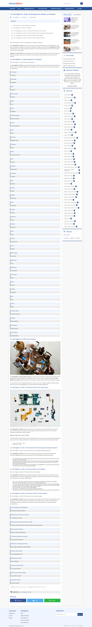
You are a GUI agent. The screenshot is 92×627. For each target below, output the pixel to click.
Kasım (72, 238)
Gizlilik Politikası (67, 625)
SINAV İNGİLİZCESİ (69, 8)
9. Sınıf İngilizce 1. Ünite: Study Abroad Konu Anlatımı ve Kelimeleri (75, 41)
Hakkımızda (12, 613)
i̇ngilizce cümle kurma (69, 199)
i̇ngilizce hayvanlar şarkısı (69, 148)
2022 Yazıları (66, 234)
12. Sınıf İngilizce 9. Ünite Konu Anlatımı (21, 27)
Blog (22, 613)
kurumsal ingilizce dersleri (69, 102)
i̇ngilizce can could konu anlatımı (71, 191)
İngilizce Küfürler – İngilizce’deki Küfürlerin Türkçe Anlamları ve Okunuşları (75, 20)
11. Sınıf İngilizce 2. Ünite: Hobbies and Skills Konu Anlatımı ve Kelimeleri (76, 48)
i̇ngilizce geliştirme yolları (69, 213)
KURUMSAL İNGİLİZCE (56, 8)
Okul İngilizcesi (16, 17)
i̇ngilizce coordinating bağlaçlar (70, 194)
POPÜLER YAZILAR (67, 14)
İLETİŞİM (80, 8)
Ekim (78, 238)
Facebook (19, 600)
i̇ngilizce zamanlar (68, 105)
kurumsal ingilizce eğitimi (69, 97)
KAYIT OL (80, 614)
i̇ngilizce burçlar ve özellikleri (70, 186)
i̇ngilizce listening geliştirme (70, 132)
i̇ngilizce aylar (67, 110)
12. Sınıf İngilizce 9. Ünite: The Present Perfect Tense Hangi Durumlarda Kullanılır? (33, 33)
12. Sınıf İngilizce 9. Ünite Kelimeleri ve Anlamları (24, 25)
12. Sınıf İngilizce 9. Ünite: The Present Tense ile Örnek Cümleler (29, 37)
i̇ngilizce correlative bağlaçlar (70, 197)
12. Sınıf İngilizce (32, 17)
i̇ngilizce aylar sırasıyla (69, 178)
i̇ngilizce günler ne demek (69, 221)
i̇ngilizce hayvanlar (68, 145)
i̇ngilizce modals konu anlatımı (70, 226)
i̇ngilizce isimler (67, 151)
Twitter (36, 600)
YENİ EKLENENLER (77, 14)
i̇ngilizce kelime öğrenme (69, 116)
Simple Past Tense (69, 61)
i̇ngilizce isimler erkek (69, 153)
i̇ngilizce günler (67, 218)
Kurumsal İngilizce (25, 620)
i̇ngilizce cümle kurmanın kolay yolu (71, 207)
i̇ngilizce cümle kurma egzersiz (70, 205)
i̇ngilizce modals (68, 100)
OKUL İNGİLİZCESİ (42, 8)
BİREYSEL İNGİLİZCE (29, 8)
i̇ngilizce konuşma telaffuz (69, 124)
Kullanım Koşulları (79, 625)
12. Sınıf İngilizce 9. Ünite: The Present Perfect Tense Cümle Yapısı (30, 30)
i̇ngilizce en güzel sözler (69, 210)
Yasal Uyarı (73, 625)
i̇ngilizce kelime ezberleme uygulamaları (72, 170)
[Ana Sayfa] (15, 3)
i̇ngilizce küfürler (68, 129)
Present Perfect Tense (70, 63)
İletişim (10, 617)
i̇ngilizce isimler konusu (69, 159)
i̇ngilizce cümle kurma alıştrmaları (71, 202)
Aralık (66, 238)
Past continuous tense (70, 65)
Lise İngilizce (24, 17)
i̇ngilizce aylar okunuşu (69, 175)
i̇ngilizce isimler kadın (69, 156)
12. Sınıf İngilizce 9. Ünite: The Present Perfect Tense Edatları (28, 35)
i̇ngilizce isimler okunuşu (69, 161)
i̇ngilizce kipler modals (69, 121)
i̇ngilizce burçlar (68, 183)
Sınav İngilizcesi (25, 622)
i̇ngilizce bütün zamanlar (69, 189)
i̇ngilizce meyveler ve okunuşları (70, 137)
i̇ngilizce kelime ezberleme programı (71, 167)
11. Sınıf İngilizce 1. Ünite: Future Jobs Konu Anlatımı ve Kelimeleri (75, 27)
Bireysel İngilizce (25, 615)
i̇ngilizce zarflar (67, 108)
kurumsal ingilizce (68, 94)
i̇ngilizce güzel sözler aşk (69, 140)
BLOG (19, 8)
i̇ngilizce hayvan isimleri (69, 143)
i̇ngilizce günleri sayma (69, 223)
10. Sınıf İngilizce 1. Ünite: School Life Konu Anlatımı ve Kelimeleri (75, 34)
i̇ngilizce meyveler (68, 135)
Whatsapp (53, 600)
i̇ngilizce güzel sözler (68, 113)
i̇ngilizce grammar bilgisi (69, 215)
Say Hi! (10, 615)
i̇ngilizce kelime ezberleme (69, 164)
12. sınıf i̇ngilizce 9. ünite (25, 592)
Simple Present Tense (70, 58)
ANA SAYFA (12, 8)
